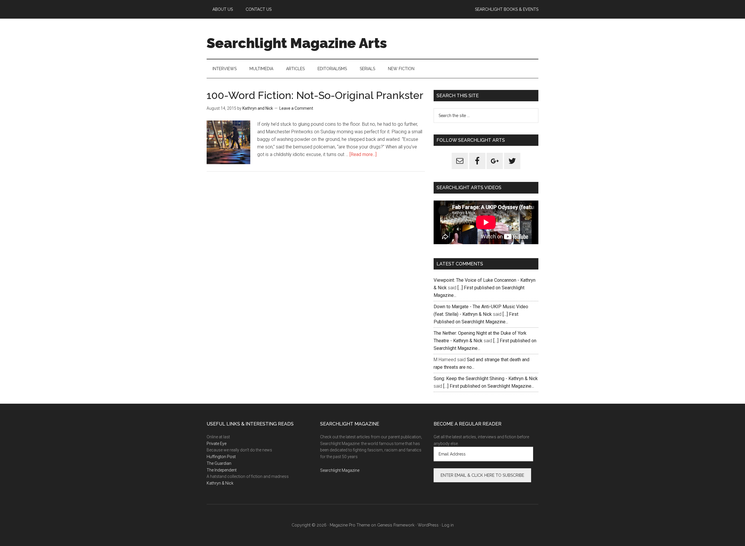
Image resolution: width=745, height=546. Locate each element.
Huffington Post (221, 456)
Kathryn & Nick (220, 483)
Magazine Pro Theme (350, 525)
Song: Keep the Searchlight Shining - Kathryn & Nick (486, 378)
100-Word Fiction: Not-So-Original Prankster (315, 95)
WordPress (428, 525)
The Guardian (219, 463)
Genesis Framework (395, 525)
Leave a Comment (296, 108)
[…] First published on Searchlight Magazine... (488, 386)
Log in (448, 525)
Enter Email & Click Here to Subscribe (482, 475)
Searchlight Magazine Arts (297, 43)
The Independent (222, 470)
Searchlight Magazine (339, 470)
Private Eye (216, 443)
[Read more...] (363, 154)
